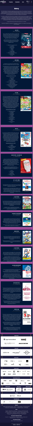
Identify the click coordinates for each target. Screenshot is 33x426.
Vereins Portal (18, 424)
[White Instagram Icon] (31, 1)
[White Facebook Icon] (31, 2)
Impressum (14, 424)
